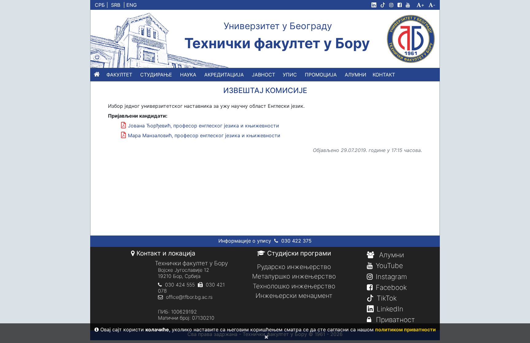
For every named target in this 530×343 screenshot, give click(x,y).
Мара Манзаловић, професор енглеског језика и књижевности (204, 135)
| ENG (130, 5)
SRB (115, 5)
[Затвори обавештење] (265, 336)
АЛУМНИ (355, 75)
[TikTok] (384, 5)
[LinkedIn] (375, 5)
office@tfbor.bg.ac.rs (189, 297)
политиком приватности (405, 329)
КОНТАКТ (384, 75)
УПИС (290, 75)
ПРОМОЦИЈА (321, 75)
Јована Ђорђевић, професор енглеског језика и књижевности (203, 126)
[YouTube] (410, 5)
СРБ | (101, 5)
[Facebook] (401, 5)
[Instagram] (392, 5)
